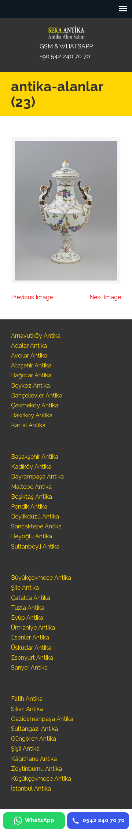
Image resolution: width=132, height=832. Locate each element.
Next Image (105, 297)
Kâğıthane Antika (34, 758)
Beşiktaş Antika (31, 496)
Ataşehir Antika (31, 365)
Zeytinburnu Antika (36, 768)
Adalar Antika (29, 345)
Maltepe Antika (31, 486)
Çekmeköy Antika (34, 405)
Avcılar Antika (29, 355)
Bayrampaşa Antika (37, 476)
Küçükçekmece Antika (41, 778)
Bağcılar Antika (31, 375)
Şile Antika (25, 587)
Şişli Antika (25, 748)
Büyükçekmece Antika (41, 577)
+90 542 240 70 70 (65, 56)
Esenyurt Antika (32, 657)
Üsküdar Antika (31, 647)
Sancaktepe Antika (36, 526)
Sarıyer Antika (29, 667)
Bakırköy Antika (31, 415)
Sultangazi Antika (34, 728)
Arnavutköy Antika (35, 335)
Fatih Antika (27, 698)
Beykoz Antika (30, 385)
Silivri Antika (27, 708)
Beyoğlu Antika (31, 536)
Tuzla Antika (27, 607)
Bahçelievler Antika (36, 395)
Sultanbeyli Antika (35, 546)
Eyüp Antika (27, 617)
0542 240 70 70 (66, 31)
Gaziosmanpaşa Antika (42, 718)
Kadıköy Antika (31, 466)
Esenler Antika (30, 637)
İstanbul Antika (31, 788)
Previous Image (32, 297)
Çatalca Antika (30, 597)
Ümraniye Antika (33, 627)
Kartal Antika (28, 425)
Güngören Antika (33, 738)
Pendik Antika (29, 506)
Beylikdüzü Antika (35, 516)
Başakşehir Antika (34, 456)
